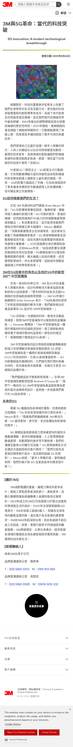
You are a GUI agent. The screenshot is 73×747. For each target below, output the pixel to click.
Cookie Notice (13, 724)
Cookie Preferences (27, 692)
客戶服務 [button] (10, 669)
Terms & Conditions (53, 689)
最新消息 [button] (10, 648)
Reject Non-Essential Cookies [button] (20, 732)
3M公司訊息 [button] (12, 638)
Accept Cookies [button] (49, 732)
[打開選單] (68, 4)
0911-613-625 (46, 569)
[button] (16, 740)
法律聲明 (22, 689)
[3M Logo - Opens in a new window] (7, 4)
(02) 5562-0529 (19, 584)
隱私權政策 (34, 689)
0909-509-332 (48, 584)
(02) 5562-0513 (19, 569)
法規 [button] (7, 659)
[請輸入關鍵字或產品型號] (58, 4)
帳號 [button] (63, 13)
